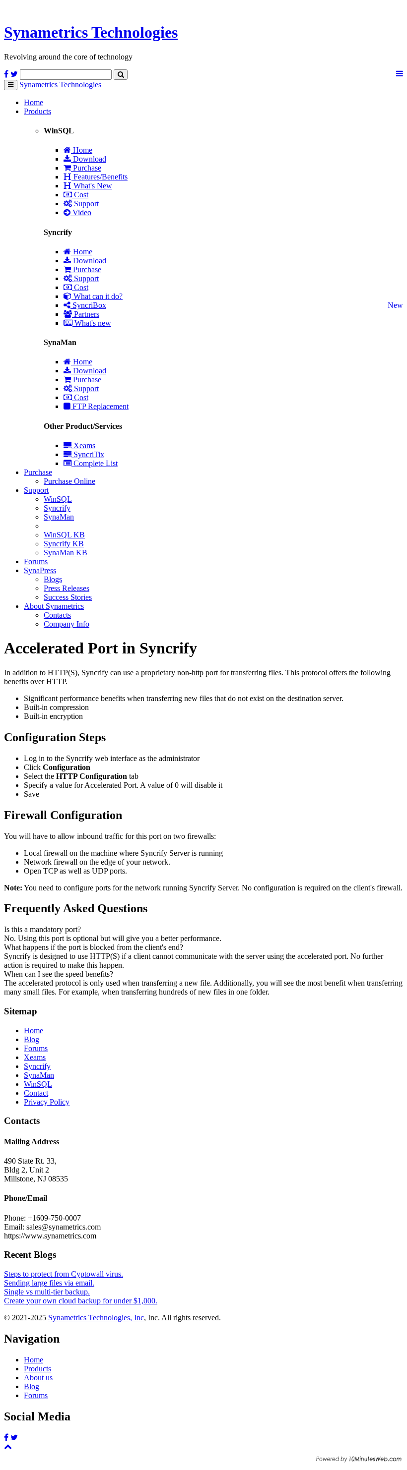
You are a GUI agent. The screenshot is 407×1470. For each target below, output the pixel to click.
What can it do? (97, 296)
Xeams (83, 445)
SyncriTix (87, 454)
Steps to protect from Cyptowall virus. (63, 1274)
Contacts (57, 615)
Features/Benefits (99, 177)
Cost (80, 194)
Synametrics (91, 32)
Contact (36, 1093)
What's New (91, 185)
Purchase (86, 168)
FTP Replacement (99, 406)
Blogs (53, 579)
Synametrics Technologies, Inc (96, 1317)
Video (80, 212)
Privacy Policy (46, 1102)
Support (85, 203)
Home (33, 102)
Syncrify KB (64, 543)
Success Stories (68, 597)
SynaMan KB (65, 552)
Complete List (94, 463)
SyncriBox (88, 305)
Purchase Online (69, 481)
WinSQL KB (64, 534)
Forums (36, 561)
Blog (31, 1039)
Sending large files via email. (49, 1283)
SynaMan (59, 517)
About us (38, 1377)
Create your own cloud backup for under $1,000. (80, 1300)
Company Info (66, 624)
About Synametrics (54, 606)
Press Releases (66, 588)
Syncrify (57, 508)
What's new (91, 323)
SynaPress (40, 570)
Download (88, 159)
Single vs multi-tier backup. (47, 1292)
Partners (85, 314)
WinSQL (58, 499)
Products (37, 111)
